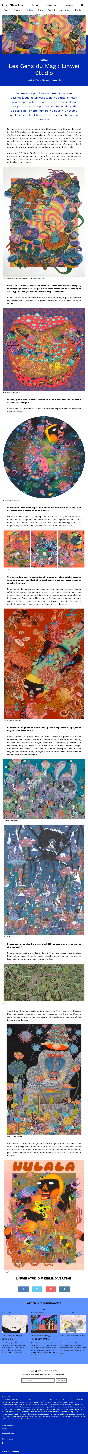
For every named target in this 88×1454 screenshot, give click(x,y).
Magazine (51, 5)
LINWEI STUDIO (28, 1278)
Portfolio (29, 10)
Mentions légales (8, 1433)
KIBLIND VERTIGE (57, 1278)
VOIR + (4, 1356)
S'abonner (61, 1380)
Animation (65, 10)
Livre (40, 10)
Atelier (35, 5)
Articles (19, 5)
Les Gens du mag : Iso (72, 1335)
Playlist (36, 15)
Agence (69, 5)
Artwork (51, 10)
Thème (17, 10)
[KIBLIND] (8, 5)
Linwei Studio (43, 97)
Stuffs (78, 10)
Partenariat (50, 15)
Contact (4, 1430)
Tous (6, 10)
